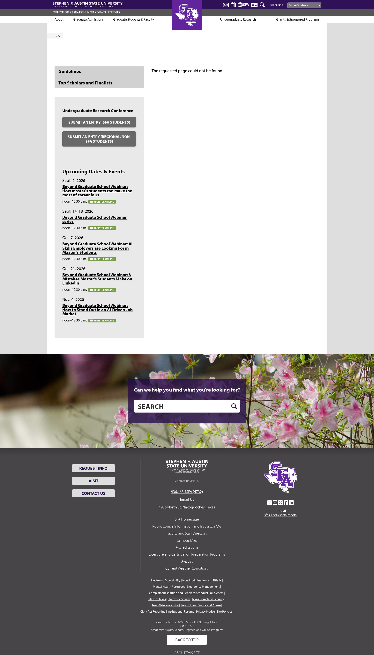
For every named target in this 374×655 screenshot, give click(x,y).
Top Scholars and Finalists (85, 83)
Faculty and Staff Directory (187, 533)
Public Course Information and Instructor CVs (186, 526)
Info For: (276, 5)
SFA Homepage (187, 519)
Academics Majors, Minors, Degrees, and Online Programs (187, 630)
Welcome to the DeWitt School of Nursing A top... (187, 622)
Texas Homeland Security (208, 599)
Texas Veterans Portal (165, 605)
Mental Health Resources (169, 586)
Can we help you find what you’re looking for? (187, 389)
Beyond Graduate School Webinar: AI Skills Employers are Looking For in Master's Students (97, 248)
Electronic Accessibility (165, 580)
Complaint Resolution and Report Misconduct (178, 593)
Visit (93, 481)
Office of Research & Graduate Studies (86, 12)
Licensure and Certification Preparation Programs (187, 554)
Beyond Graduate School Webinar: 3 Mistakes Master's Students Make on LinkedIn (97, 279)
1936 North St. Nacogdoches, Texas (187, 507)
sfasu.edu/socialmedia (280, 515)
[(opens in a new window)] (269, 503)
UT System (216, 593)
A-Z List (187, 561)
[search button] (234, 406)
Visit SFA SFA (186, 626)
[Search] (263, 5)
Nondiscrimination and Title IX (201, 580)
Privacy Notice (205, 611)
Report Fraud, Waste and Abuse (201, 605)
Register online (103, 201)
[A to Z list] (254, 5)
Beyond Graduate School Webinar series (94, 219)
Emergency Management (203, 586)
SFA (58, 35)
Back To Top (187, 640)
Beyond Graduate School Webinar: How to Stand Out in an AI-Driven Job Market (97, 309)
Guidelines (69, 71)
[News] (226, 4)
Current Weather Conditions (187, 568)
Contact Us (93, 493)
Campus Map (187, 540)
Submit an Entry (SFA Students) (99, 122)
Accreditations (187, 547)
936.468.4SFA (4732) (187, 491)
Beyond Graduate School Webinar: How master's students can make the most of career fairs (97, 191)
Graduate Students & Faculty (133, 19)
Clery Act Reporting (153, 611)
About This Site (187, 652)
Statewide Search (179, 599)
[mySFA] (243, 5)
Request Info (93, 468)
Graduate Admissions (88, 19)
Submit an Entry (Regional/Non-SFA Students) (99, 139)
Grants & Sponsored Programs (297, 19)
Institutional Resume (181, 611)
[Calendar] (233, 5)
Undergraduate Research (238, 19)
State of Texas (157, 599)
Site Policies (224, 611)
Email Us (187, 499)
